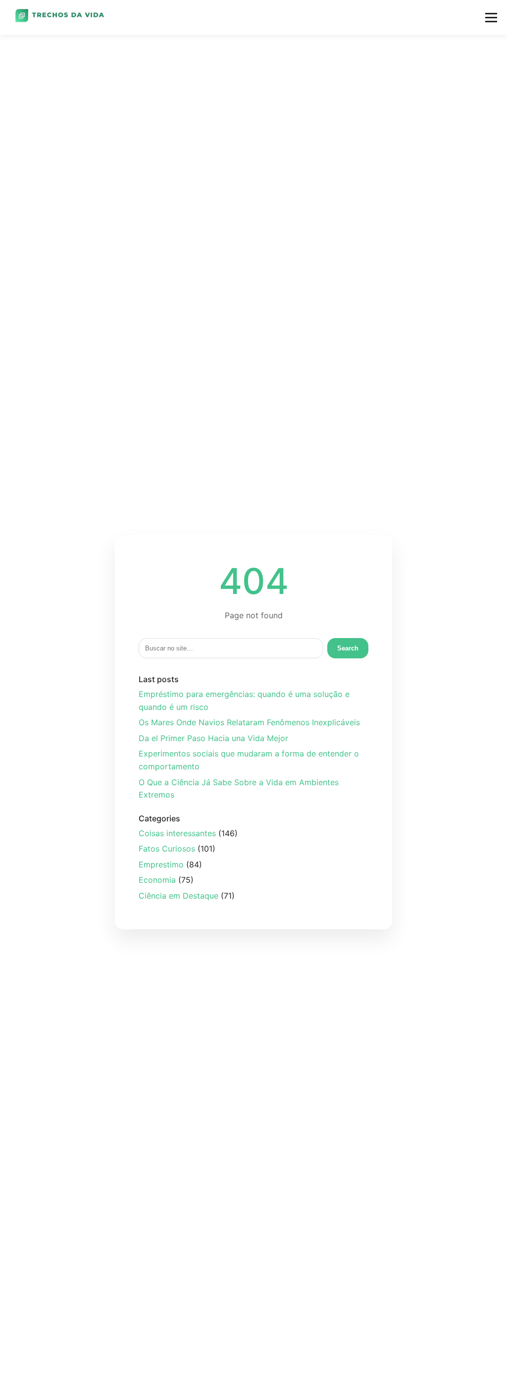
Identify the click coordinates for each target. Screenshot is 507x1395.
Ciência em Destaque (178, 896)
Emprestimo (161, 864)
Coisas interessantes (177, 833)
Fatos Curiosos (167, 849)
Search (347, 648)
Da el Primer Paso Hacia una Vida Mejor (213, 738)
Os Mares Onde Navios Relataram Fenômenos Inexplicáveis (249, 722)
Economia (157, 880)
